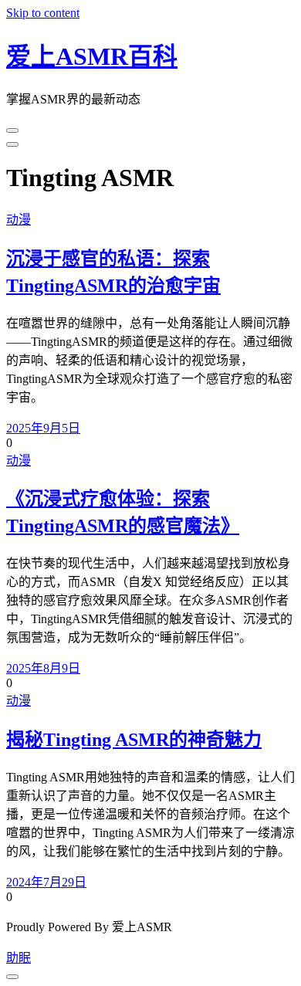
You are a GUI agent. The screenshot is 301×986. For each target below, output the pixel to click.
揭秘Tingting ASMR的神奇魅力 (134, 740)
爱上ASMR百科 (92, 56)
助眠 (18, 957)
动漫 (18, 219)
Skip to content (42, 12)
